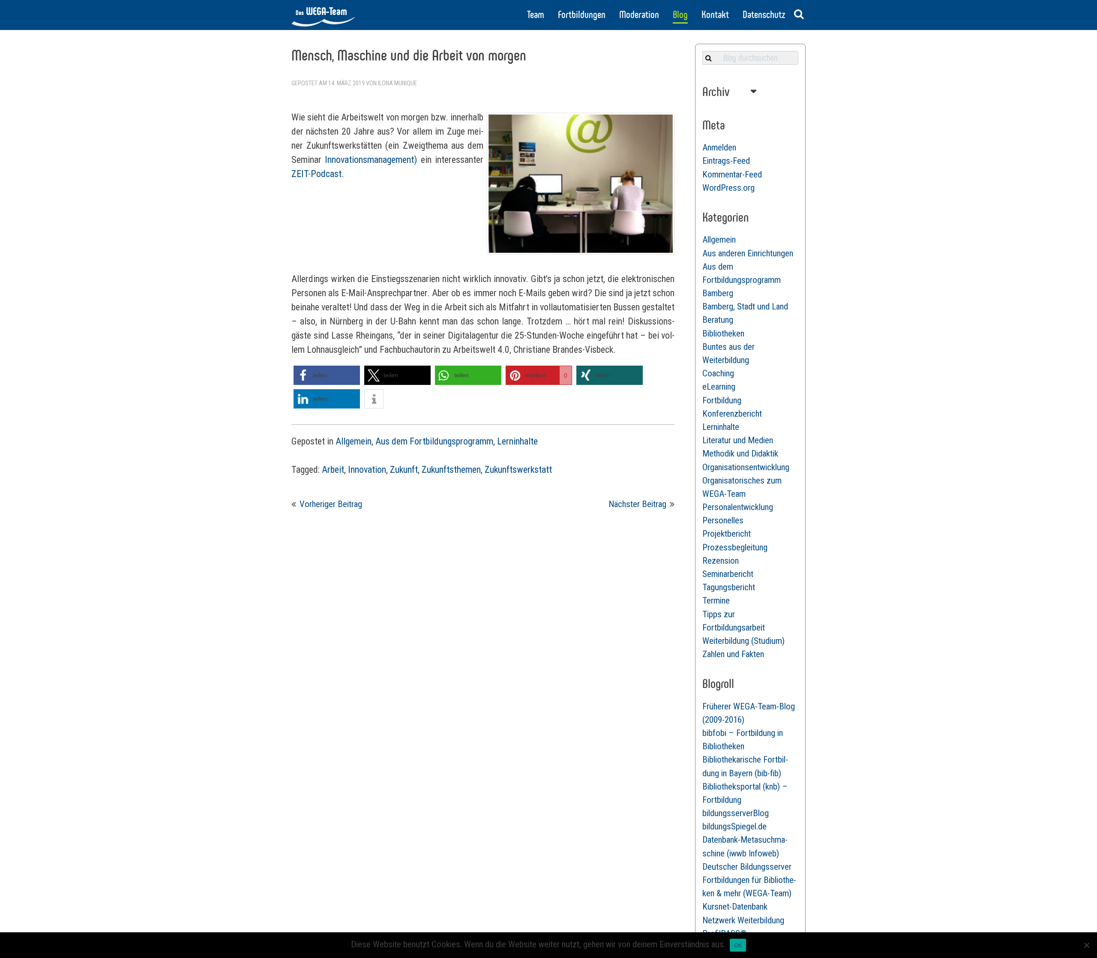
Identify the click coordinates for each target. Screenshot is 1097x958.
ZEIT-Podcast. (317, 173)
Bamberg (717, 293)
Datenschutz (764, 14)
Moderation (639, 14)
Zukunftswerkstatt (518, 469)
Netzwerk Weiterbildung (743, 920)
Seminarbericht (727, 574)
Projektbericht (726, 534)
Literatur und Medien (737, 440)
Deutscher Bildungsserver (746, 867)
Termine (716, 600)
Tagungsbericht (728, 587)
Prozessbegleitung (734, 547)
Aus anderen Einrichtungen (747, 253)
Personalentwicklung (737, 507)
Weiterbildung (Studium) (743, 641)
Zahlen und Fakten (733, 654)
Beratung (717, 320)
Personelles (722, 520)
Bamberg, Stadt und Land (745, 306)
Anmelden (719, 147)
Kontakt (715, 14)
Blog (680, 14)
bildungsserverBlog (735, 813)
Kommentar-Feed (732, 174)
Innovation (367, 469)
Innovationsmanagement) (371, 159)
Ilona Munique (397, 83)
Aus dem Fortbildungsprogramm (434, 441)
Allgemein (354, 441)
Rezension (720, 561)
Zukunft (404, 469)
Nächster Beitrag (637, 504)
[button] (327, 375)
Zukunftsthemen (451, 469)
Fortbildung (721, 400)
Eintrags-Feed (726, 161)
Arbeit (333, 469)
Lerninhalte (517, 441)
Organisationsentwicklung (745, 467)
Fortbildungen (581, 14)
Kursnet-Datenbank (734, 906)
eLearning (718, 386)
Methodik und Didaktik (740, 453)
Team (535, 14)
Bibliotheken (723, 333)
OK (738, 945)
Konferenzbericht (732, 413)
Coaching (718, 373)
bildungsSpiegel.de (734, 826)
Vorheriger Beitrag (331, 504)
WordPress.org (728, 188)
